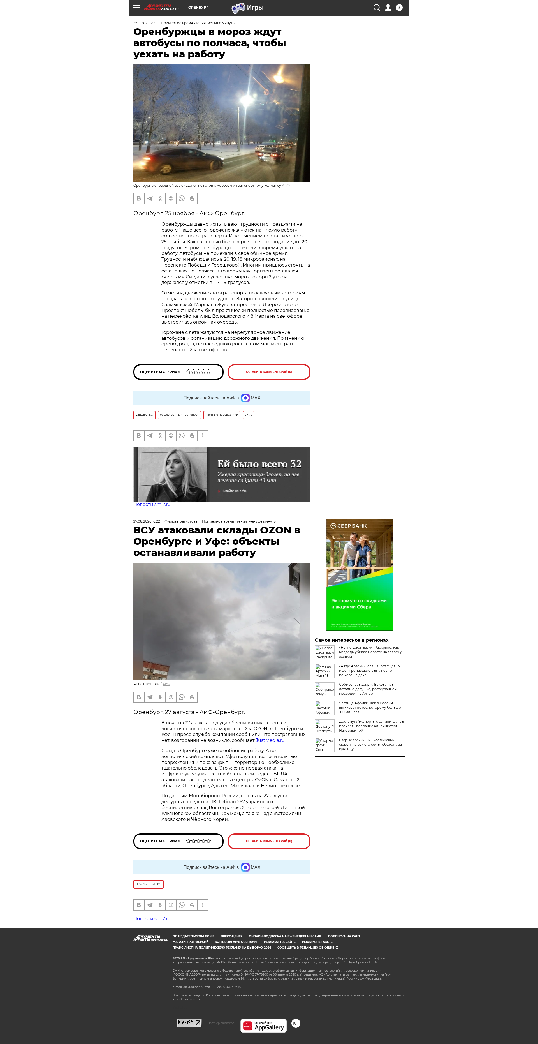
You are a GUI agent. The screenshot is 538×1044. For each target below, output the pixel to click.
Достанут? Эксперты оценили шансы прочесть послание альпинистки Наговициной (371, 726)
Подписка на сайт (344, 936)
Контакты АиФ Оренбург (236, 942)
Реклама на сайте (280, 942)
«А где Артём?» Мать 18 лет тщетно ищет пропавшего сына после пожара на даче (369, 670)
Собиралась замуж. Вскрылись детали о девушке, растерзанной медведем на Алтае (368, 689)
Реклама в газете (317, 942)
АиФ (286, 185)
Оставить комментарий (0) (269, 372)
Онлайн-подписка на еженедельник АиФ (285, 936)
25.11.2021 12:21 (144, 23)
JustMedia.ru (270, 740)
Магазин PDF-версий (190, 942)
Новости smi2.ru (152, 504)
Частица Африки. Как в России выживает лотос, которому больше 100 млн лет (370, 707)
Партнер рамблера (221, 1023)
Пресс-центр (231, 936)
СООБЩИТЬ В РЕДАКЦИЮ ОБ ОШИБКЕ (307, 948)
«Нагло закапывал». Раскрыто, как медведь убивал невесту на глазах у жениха (370, 652)
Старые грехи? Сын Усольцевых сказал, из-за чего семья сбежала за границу (370, 744)
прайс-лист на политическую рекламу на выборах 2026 (222, 948)
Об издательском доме (193, 936)
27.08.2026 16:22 (146, 521)
